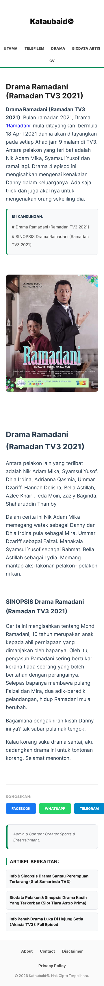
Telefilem (34, 48)
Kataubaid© (52, 21)
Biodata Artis (86, 48)
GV (52, 61)
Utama (11, 48)
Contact (47, 951)
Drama (58, 48)
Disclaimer (72, 951)
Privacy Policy (52, 965)
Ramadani (18, 125)
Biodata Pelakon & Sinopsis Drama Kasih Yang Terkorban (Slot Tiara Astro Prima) (48, 900)
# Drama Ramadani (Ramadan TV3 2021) (50, 226)
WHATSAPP (55, 808)
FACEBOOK (21, 808)
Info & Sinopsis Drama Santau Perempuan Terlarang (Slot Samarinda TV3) (49, 879)
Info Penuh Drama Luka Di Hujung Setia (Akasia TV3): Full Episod (46, 922)
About (27, 951)
